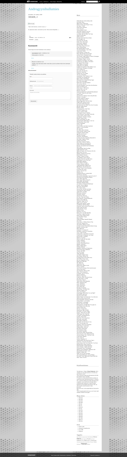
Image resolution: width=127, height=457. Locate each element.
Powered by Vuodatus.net (95, 455)
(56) (81, 416)
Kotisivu (41, 85)
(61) (81, 421)
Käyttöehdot (68, 455)
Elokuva (95, 436)
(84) (81, 418)
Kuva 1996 (81, 429)
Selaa (53, 1)
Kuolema (82, 440)
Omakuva (81, 431)
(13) (81, 407)
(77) (81, 419)
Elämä (79, 439)
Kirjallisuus (79, 440)
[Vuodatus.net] (31, 455)
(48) (81, 402)
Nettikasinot (46, 1)
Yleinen (36, 39)
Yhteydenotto (73, 455)
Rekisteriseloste (63, 455)
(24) (81, 397)
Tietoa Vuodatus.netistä (55, 455)
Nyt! (90, 440)
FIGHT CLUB (81, 426)
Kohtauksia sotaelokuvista (84, 428)
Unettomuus (78, 444)
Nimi (31, 76)
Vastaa (32, 58)
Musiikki (88, 440)
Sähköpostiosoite (37, 81)
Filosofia (89, 438)
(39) (80, 411)
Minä (85, 440)
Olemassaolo (93, 440)
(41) (81, 413)
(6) (80, 404)
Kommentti (32, 90)
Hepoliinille (55, 29)
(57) (81, 410)
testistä (51, 29)
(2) (80, 408)
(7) (80, 405)
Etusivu (41, 1)
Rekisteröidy (59, 1)
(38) (81, 399)
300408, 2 (33, 17)
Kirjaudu (83, 1)
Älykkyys (88, 444)
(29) (81, 401)
